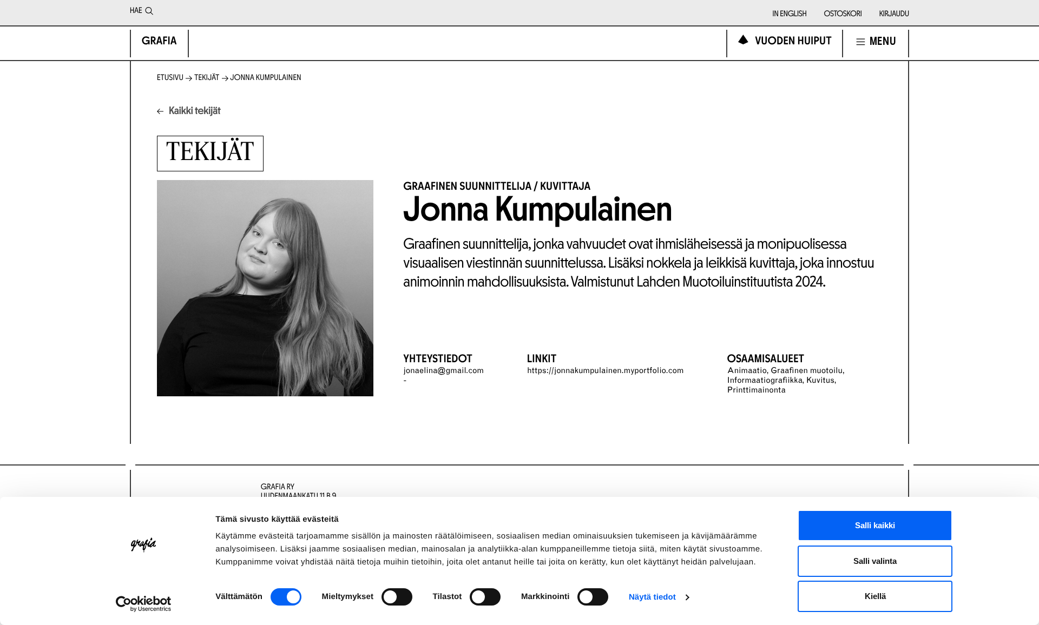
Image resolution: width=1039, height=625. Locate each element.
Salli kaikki (875, 525)
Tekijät (206, 78)
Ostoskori (843, 14)
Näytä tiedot (652, 597)
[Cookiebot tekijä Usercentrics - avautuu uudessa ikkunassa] (143, 604)
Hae (136, 11)
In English (790, 14)
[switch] (397, 597)
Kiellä (875, 596)
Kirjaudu (894, 14)
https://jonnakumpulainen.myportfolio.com (605, 372)
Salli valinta (875, 561)
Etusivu (170, 78)
